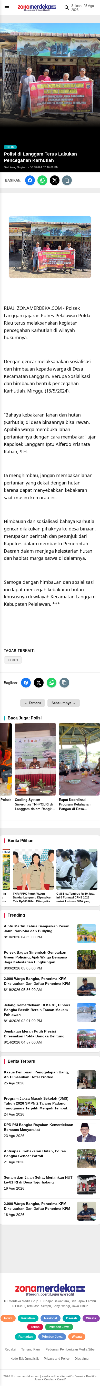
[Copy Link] (67, 180)
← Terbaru (32, 703)
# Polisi (13, 660)
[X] (54, 180)
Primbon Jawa (59, 1327)
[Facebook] (30, 180)
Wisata (91, 1318)
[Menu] (8, 7)
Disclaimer (82, 1358)
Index (8, 1318)
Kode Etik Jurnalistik (25, 1358)
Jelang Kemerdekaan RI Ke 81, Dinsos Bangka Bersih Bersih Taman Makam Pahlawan (37, 1010)
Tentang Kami (31, 1349)
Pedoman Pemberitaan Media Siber (71, 1349)
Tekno (35, 1327)
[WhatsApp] (42, 180)
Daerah (71, 1318)
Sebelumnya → (64, 703)
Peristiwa (28, 1318)
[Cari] (65, 7)
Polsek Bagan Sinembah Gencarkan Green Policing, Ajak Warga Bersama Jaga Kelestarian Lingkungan (35, 957)
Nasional (50, 1318)
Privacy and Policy (56, 1358)
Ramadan (25, 1336)
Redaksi (10, 1349)
